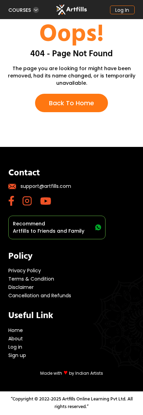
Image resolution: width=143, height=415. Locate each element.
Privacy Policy (24, 270)
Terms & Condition (31, 278)
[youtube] (49, 201)
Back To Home (71, 103)
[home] (71, 10)
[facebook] (15, 201)
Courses (19, 10)
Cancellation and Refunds (39, 295)
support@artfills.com (45, 186)
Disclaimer (21, 287)
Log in (122, 10)
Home (15, 330)
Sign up (17, 355)
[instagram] (31, 201)
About (15, 338)
